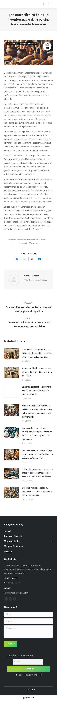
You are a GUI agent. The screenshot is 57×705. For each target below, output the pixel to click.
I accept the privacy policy (29, 675)
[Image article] (11, 353)
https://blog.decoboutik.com (35, 280)
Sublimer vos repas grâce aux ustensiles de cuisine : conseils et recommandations (37, 492)
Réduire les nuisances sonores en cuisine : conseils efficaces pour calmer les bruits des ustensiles (37, 473)
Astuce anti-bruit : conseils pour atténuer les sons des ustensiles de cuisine (37, 372)
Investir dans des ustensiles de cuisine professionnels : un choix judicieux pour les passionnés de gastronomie (37, 411)
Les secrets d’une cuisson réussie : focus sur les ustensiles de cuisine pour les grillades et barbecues (37, 434)
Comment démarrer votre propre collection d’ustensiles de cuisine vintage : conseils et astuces (37, 353)
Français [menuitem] (30, 698)
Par (23, 243)
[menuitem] (28, 698)
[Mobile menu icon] (49, 4)
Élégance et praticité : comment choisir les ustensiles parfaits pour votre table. (36, 391)
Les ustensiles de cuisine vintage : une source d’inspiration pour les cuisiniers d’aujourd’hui (37, 454)
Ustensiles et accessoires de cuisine (21, 44)
